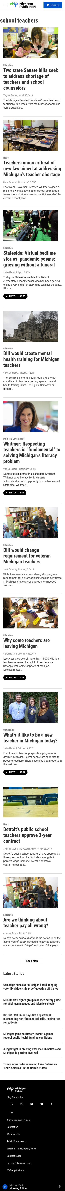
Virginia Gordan (10, 95)
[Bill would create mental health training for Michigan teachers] (30, 326)
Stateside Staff (10, 272)
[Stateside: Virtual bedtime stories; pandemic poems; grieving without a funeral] (30, 225)
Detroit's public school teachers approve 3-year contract (27, 835)
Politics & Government (13, 438)
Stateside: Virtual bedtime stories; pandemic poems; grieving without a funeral (29, 259)
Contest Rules (14, 1156)
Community (8, 729)
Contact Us (12, 1127)
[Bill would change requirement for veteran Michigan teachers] (30, 522)
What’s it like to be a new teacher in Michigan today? (30, 738)
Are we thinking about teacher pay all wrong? (25, 923)
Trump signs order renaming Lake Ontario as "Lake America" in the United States (30, 1066)
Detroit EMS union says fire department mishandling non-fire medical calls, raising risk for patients (31, 1018)
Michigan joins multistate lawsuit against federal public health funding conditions (28, 1035)
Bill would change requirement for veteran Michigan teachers (27, 556)
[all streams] (60, 1187)
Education (8, 65)
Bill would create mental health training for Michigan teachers (31, 359)
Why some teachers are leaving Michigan (26, 643)
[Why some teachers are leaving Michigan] (30, 613)
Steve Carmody (10, 182)
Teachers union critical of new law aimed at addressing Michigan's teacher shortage (32, 168)
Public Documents (16, 1141)
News (5, 157)
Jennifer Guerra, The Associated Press (20, 848)
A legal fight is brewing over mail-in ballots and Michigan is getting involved (32, 1050)
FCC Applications (15, 1170)
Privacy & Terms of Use (19, 1163)
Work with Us (13, 1134)
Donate (54, 5)
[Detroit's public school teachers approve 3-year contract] (30, 802)
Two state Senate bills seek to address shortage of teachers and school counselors (30, 79)
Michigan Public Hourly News (21, 1148)
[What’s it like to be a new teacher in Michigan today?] (30, 707)
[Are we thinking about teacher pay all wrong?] (30, 892)
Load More (32, 961)
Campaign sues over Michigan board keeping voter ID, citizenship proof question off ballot (30, 986)
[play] (5, 1186)
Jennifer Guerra (10, 933)
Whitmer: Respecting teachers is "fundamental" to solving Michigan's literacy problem (31, 452)
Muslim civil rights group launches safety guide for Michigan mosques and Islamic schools (32, 1001)
